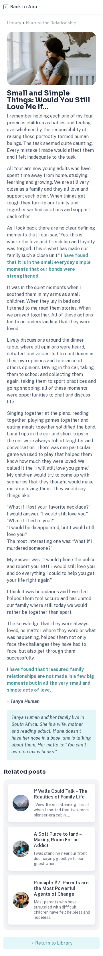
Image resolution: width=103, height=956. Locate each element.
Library (14, 23)
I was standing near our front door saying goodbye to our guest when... (60, 858)
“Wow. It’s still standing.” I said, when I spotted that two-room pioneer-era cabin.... (62, 809)
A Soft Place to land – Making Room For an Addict (21, 849)
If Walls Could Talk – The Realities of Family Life (21, 803)
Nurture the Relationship (51, 23)
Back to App (23, 6)
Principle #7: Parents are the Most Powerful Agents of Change (21, 900)
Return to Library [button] (54, 943)
